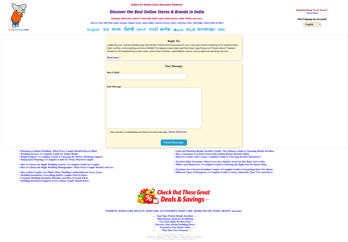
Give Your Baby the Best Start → (176, 221)
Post (101, 23)
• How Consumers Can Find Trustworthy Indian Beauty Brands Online (211, 154)
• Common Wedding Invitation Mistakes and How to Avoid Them (53, 178)
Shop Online (148, 23)
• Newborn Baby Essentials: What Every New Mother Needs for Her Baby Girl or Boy (219, 161)
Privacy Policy (172, 237)
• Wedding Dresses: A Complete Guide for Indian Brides (48, 154)
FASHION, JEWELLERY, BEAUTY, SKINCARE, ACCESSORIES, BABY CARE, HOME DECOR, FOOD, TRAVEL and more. (174, 211)
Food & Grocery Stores (165, 23)
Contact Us (160, 237)
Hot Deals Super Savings (115, 23)
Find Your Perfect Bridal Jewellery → (177, 216)
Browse (94, 23)
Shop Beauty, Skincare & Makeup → (176, 218)
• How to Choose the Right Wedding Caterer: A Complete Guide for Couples (59, 164)
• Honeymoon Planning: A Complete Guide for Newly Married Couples (56, 159)
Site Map (197, 237)
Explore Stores (134, 23)
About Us (151, 237)
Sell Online (198, 23)
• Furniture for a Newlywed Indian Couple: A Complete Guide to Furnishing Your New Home (223, 169)
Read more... (114, 57)
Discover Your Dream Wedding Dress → (177, 224)
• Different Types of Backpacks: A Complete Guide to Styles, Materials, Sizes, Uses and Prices (223, 172)
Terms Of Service (177, 132)
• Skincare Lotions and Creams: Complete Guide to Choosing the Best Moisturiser (217, 156)
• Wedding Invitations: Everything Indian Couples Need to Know (53, 175)
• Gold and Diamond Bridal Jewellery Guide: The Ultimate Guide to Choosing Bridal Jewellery (224, 151)
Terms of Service (186, 237)
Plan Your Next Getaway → (176, 230)
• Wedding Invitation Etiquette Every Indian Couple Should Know (54, 180)
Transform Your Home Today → (177, 227)
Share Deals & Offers (214, 23)
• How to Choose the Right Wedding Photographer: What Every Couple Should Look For (66, 167)
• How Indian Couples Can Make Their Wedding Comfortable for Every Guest (60, 172)
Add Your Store (184, 23)
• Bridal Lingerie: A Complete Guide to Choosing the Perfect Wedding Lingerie (60, 156)
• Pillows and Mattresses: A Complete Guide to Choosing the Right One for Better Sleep (220, 164)
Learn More (312, 13)
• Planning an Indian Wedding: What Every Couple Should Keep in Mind (58, 151)
